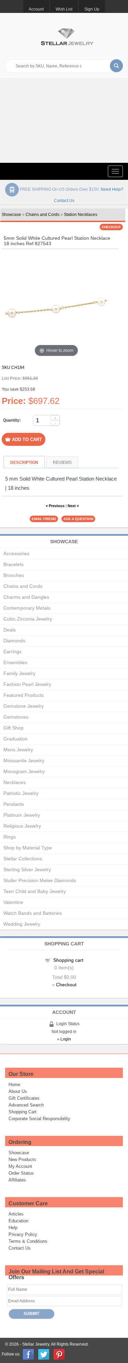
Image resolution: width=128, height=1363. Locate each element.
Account (36, 9)
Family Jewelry (19, 673)
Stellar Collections (22, 858)
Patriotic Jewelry (21, 793)
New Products (22, 1159)
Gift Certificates (24, 1098)
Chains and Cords (42, 214)
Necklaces (14, 782)
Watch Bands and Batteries (32, 913)
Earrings (12, 651)
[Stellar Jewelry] (67, 35)
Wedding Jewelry (21, 924)
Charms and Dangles (26, 597)
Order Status (21, 1173)
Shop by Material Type (27, 847)
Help (13, 1227)
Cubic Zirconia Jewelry (27, 619)
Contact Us (20, 1248)
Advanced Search (26, 1105)
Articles (16, 1214)
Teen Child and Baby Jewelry (34, 891)
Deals (9, 629)
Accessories (16, 553)
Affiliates (17, 1179)
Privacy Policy (23, 1234)
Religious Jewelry (22, 826)
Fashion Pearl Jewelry (27, 684)
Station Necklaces (80, 214)
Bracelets (13, 564)
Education (18, 1220)
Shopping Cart (23, 1111)
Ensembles (15, 662)
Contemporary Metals (26, 608)
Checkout (66, 984)
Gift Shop (13, 728)
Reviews (62, 462)
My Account (20, 1166)
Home (14, 1084)
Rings (9, 837)
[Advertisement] (64, 120)
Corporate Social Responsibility (39, 1118)
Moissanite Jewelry (23, 760)
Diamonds (14, 640)
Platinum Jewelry (21, 815)
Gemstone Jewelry (23, 706)
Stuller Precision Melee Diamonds (39, 880)
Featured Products (23, 695)
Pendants (13, 804)
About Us (18, 1091)
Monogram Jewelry (24, 771)
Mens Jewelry (18, 749)
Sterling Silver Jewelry (27, 869)
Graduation (15, 738)
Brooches (13, 575)
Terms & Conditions (28, 1241)
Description (24, 462)
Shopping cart (68, 960)
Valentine (13, 902)
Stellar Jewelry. (36, 1344)
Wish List (64, 9)
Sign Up (91, 9)
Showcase (11, 214)
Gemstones (15, 717)
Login (65, 1039)
